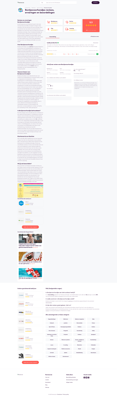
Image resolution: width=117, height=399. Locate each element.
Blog (46, 384)
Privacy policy (66, 394)
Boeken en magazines (79, 319)
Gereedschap (79, 330)
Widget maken (69, 382)
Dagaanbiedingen (52, 319)
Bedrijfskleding (79, 352)
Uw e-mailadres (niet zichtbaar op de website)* (56, 77)
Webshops (34, 7)
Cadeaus (79, 334)
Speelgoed (93, 334)
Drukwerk (52, 323)
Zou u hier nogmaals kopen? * (80, 69)
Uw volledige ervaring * (78, 80)
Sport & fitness (52, 326)
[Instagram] (88, 377)
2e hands (52, 352)
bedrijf (32, 65)
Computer (66, 334)
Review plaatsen (92, 102)
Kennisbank (47, 382)
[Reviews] (20, 2)
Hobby (93, 330)
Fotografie (66, 330)
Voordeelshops (93, 339)
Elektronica (65, 319)
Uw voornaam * (50, 88)
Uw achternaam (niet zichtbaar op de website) (56, 95)
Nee (52, 85)
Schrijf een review (95, 36)
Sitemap (47, 387)
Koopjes (93, 348)
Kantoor (51, 339)
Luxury (52, 345)
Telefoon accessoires (65, 348)
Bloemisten (79, 345)
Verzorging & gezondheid (66, 326)
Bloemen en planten (66, 339)
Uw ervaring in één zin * (78, 73)
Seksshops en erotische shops (51, 335)
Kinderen (79, 326)
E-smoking (65, 345)
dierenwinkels (49, 302)
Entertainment (66, 356)
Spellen (65, 352)
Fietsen (93, 323)
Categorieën (27, 7)
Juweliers (66, 323)
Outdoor (93, 326)
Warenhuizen (93, 352)
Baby (93, 319)
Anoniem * (49, 84)
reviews (47, 310)
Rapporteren (95, 42)
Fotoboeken (93, 345)
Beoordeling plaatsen (71, 377)
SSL (36, 119)
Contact (47, 379)
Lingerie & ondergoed (51, 348)
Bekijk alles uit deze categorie (30, 227)
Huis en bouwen (52, 330)
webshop (31, 46)
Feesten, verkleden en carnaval (79, 340)
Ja (48, 85)
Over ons (47, 377)
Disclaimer (59, 394)
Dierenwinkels (40, 7)
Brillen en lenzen (52, 356)
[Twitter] (86, 377)
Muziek (79, 348)
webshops (70, 301)
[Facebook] (84, 377)
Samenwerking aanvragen (72, 379)
